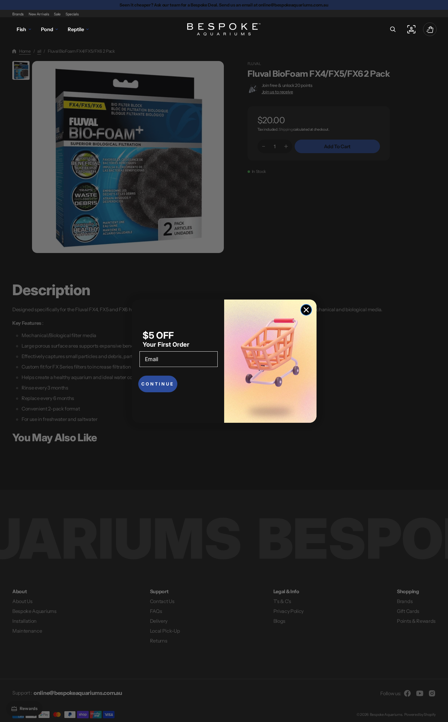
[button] (393, 29)
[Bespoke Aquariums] (224, 29)
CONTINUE (157, 383)
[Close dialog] (306, 309)
